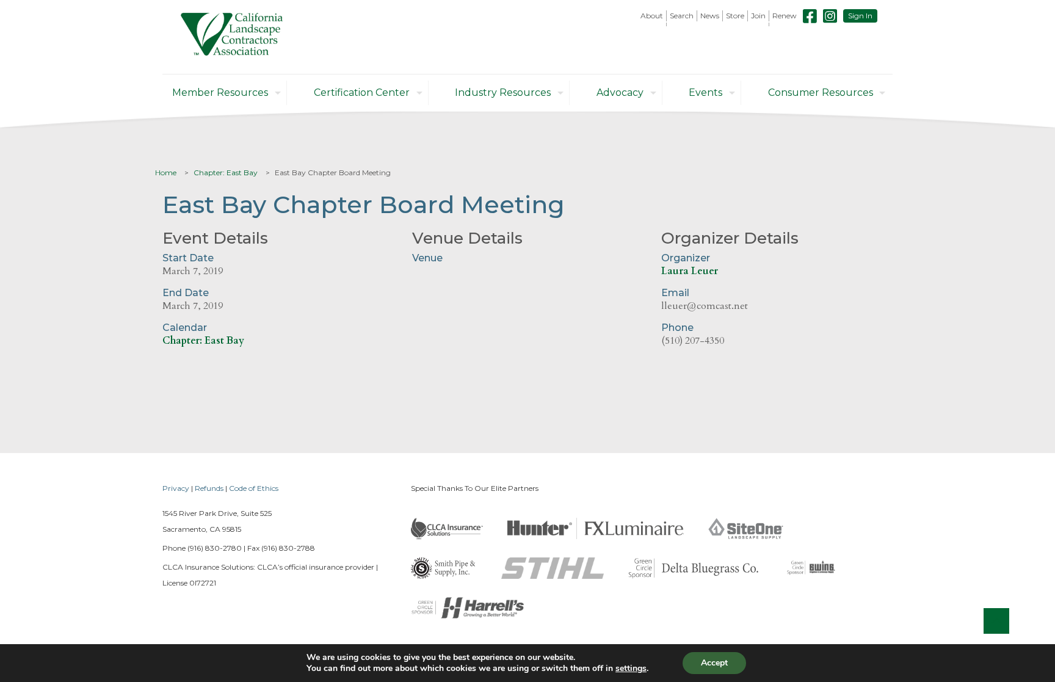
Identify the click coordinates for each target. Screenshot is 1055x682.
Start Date (188, 258)
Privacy (175, 488)
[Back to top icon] (996, 621)
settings (631, 668)
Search (682, 15)
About (651, 15)
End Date (185, 293)
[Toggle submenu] (652, 24)
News (709, 15)
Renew (784, 15)
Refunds (209, 488)
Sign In (860, 15)
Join (758, 15)
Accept (714, 663)
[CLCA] (232, 37)
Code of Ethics (253, 488)
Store (735, 15)
